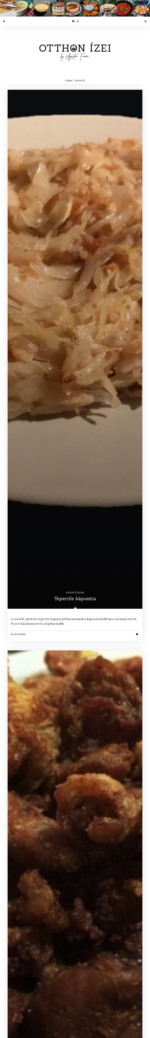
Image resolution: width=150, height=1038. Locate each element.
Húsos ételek (75, 592)
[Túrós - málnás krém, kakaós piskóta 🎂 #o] (58, 8)
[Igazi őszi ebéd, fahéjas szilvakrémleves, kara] (125, 8)
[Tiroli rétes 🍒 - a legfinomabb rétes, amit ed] (108, 8)
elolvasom (18, 634)
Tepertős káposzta (75, 599)
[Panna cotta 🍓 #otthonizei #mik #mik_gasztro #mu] (75, 8)
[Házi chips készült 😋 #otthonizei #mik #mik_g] (141, 8)
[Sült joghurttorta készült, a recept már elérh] (8, 8)
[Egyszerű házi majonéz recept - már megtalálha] (41, 8)
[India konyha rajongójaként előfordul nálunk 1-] (91, 8)
